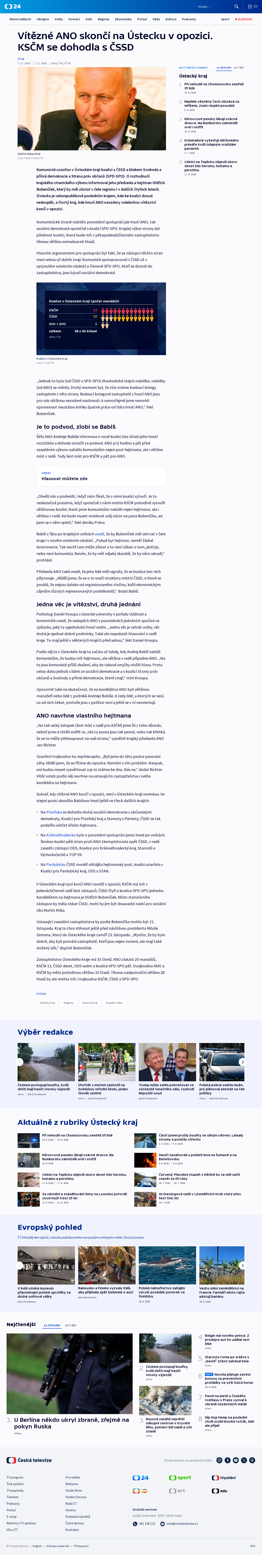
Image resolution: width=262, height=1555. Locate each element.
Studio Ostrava (76, 1497)
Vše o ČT (12, 1530)
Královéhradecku (61, 834)
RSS (253, 1546)
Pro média (73, 1477)
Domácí (74, 19)
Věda (156, 19)
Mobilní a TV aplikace (21, 1523)
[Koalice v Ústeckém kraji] (101, 318)
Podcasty (189, 19)
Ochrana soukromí (57, 1546)
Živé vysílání (15, 1484)
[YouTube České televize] (236, 1460)
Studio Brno (74, 1490)
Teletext (13, 1497)
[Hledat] (236, 6)
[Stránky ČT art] (177, 1491)
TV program (15, 1477)
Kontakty (72, 1530)
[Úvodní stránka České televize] (29, 1460)
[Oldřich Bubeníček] (92, 108)
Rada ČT (71, 1503)
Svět (89, 19)
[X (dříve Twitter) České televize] (244, 1460)
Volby (59, 19)
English (37, 1546)
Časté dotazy (75, 1523)
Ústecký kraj (47, 1003)
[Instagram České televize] (219, 1460)
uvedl (99, 533)
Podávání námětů (78, 1516)
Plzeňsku (54, 812)
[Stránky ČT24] (140, 1477)
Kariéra (71, 1510)
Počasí (142, 19)
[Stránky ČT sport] (180, 1477)
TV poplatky (15, 1490)
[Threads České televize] (252, 1460)
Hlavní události (20, 19)
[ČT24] (13, 6)
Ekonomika (123, 19)
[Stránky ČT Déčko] (140, 1491)
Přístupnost (81, 1546)
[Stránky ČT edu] (219, 1491)
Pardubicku (56, 864)
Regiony (104, 19)
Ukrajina (43, 19)
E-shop (12, 1516)
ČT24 (21, 59)
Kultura (171, 19)
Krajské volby (114, 1003)
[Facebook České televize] (227, 1460)
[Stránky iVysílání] (224, 1477)
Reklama (72, 1484)
